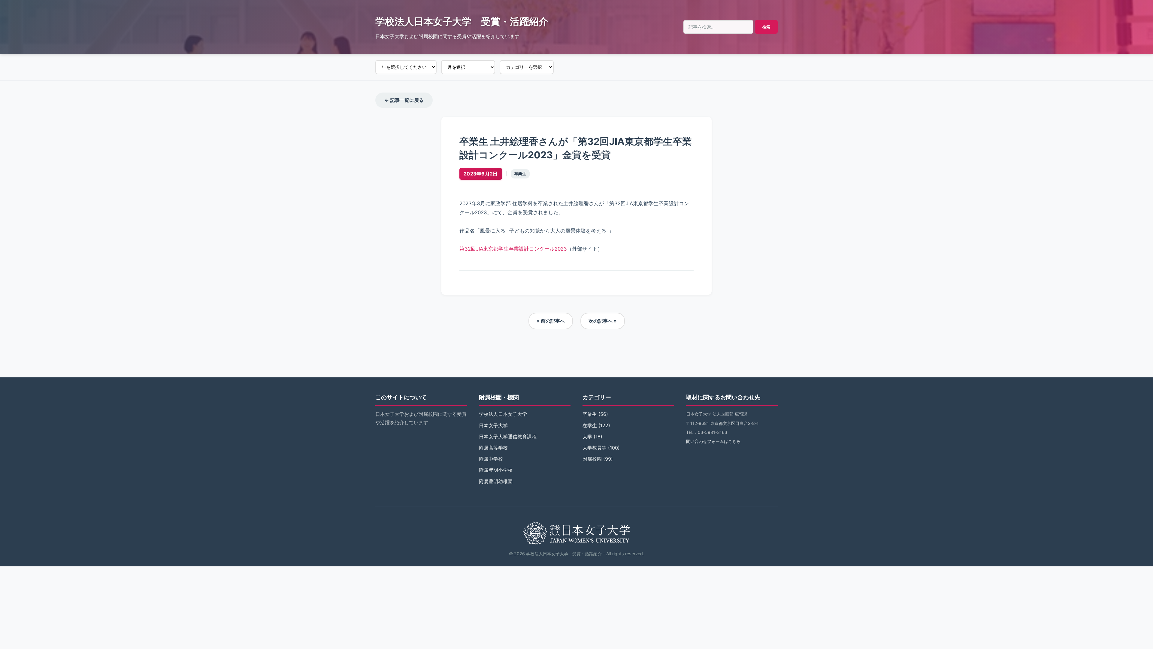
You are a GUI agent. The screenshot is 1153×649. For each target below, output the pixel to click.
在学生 (590, 425)
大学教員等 (595, 448)
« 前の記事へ (551, 321)
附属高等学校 (493, 448)
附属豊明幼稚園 (496, 481)
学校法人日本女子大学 (503, 414)
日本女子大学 (493, 425)
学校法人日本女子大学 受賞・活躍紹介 (461, 21)
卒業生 (520, 174)
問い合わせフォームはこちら (713, 441)
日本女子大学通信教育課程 (508, 437)
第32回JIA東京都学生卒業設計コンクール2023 (513, 249)
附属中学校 (491, 459)
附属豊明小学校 (496, 470)
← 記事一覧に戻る (404, 100)
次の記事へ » (603, 321)
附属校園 (592, 459)
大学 (587, 437)
